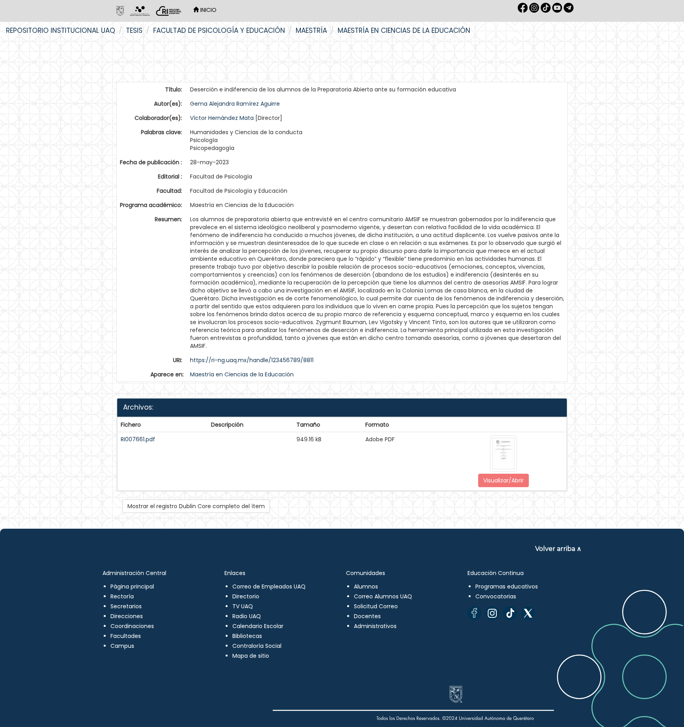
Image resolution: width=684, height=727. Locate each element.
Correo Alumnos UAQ (383, 596)
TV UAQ (242, 606)
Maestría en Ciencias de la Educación (404, 30)
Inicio (208, 10)
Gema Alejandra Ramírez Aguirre (235, 104)
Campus (122, 646)
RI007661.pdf (138, 439)
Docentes (367, 616)
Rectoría (122, 596)
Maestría (311, 30)
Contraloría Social (256, 646)
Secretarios (126, 606)
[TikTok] (510, 613)
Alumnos (366, 586)
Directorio (245, 596)
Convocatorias (495, 596)
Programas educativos (506, 586)
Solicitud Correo (376, 606)
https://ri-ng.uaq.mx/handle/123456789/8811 (252, 360)
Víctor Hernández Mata (222, 118)
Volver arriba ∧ (558, 548)
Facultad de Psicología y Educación (219, 30)
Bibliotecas (247, 636)
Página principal (132, 586)
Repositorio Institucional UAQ (60, 30)
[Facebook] (474, 613)
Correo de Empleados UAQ (269, 586)
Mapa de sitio (250, 656)
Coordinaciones (132, 626)
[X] (528, 613)
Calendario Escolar (257, 626)
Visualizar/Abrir (503, 480)
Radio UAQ (246, 616)
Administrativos (375, 626)
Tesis (134, 30)
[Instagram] (492, 613)
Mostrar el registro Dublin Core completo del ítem (196, 506)
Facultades (125, 636)
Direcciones (126, 616)
